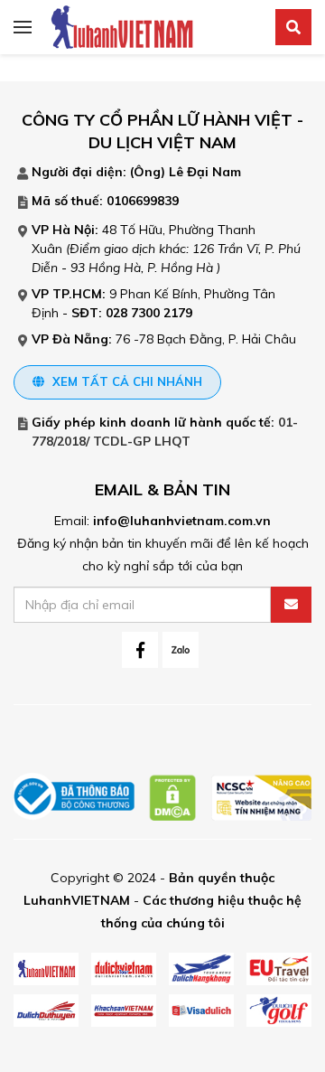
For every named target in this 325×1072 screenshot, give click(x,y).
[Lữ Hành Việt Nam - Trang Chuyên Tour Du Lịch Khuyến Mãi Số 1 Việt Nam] (122, 26)
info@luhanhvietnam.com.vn (182, 520)
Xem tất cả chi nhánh (125, 381)
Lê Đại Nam (205, 172)
